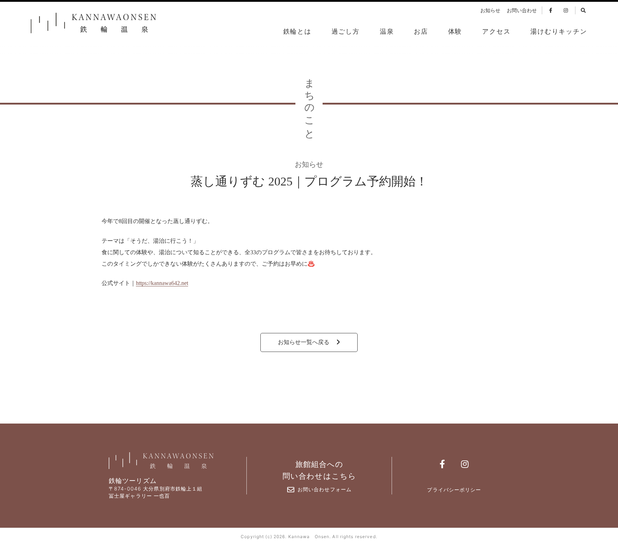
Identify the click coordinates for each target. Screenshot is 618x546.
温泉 (387, 31)
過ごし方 (346, 31)
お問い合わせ (522, 10)
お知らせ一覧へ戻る (304, 342)
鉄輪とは (297, 31)
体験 (455, 31)
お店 (421, 31)
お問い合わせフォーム (325, 489)
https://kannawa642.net (162, 283)
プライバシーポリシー (454, 490)
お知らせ (490, 10)
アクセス (496, 31)
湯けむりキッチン (558, 31)
